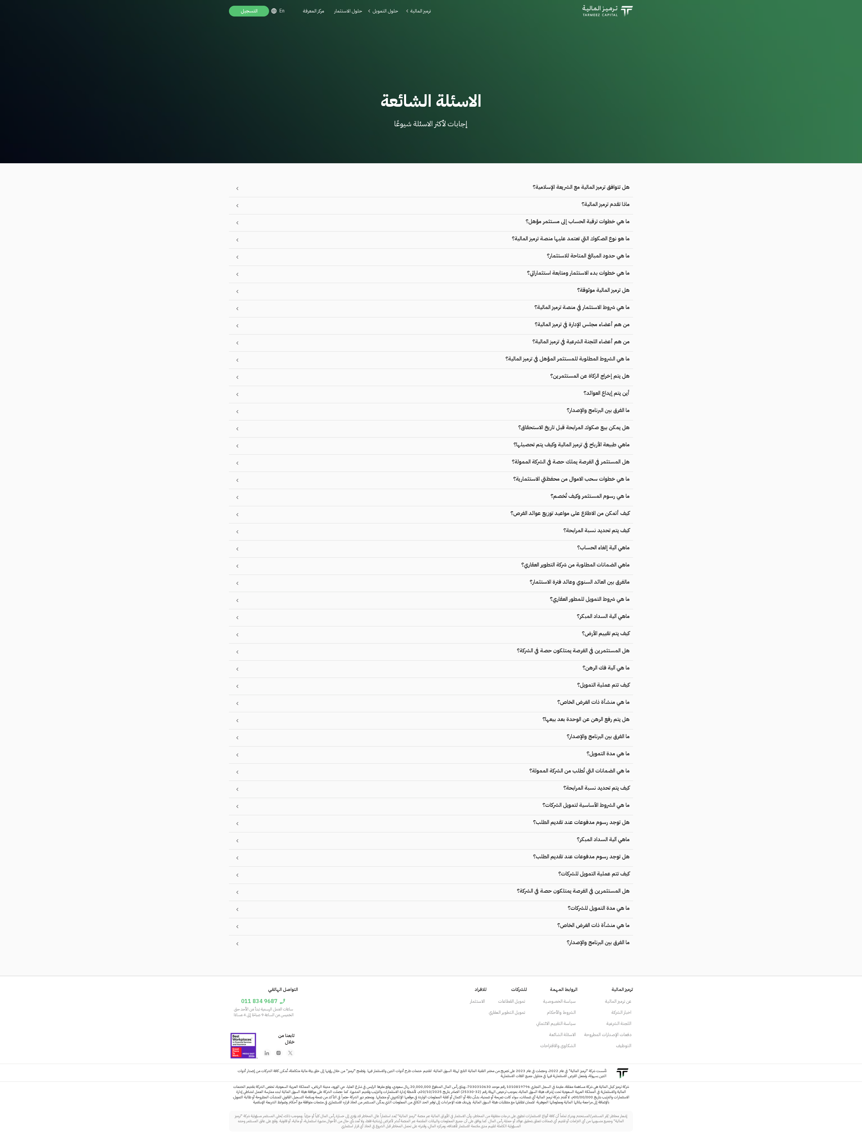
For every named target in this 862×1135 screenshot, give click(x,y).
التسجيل (249, 10)
